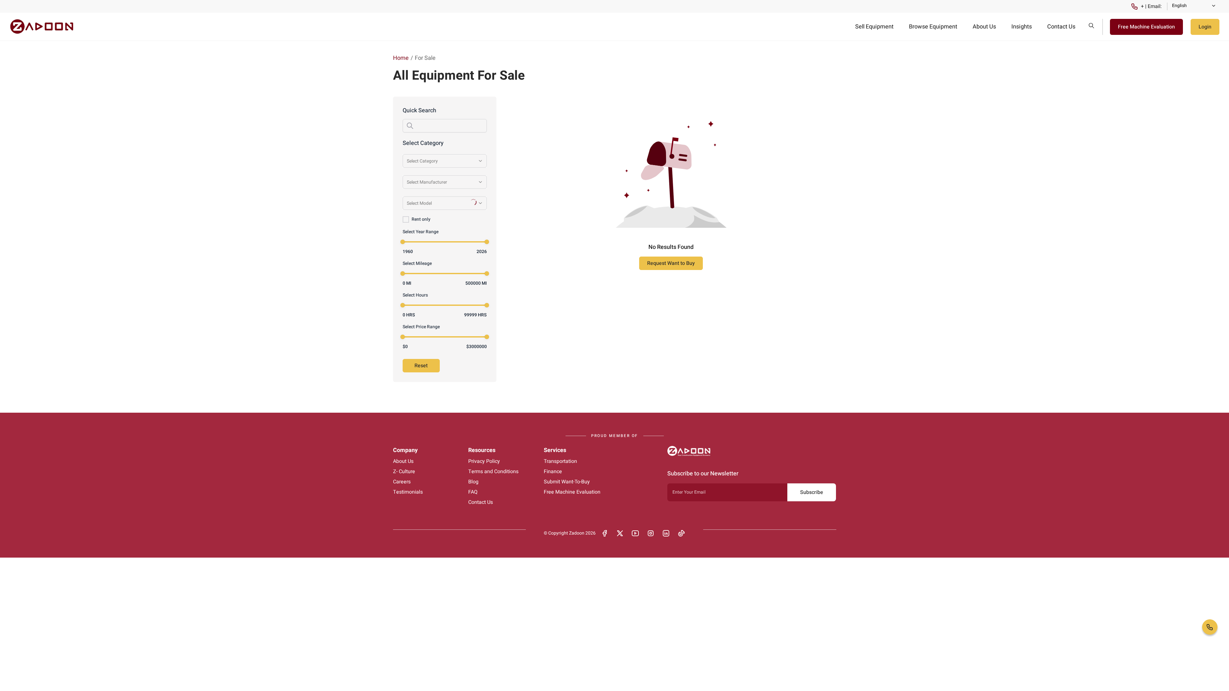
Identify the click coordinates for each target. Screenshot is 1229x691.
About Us (984, 26)
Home (401, 58)
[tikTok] (681, 533)
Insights (1021, 26)
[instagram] (651, 533)
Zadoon (576, 533)
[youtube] (635, 533)
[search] (1091, 25)
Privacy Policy (484, 461)
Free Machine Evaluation (1146, 27)
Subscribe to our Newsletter (702, 473)
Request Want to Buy (671, 263)
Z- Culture (404, 471)
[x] (620, 533)
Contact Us (1061, 26)
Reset (421, 365)
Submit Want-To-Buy (567, 482)
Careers (402, 482)
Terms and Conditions (493, 471)
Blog (473, 482)
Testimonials (408, 492)
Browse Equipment (933, 26)
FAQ (473, 492)
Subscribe (811, 492)
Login (1205, 27)
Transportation (560, 461)
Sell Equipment (874, 26)
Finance (553, 471)
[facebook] (604, 533)
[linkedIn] (666, 533)
